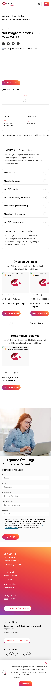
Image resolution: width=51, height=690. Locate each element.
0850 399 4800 (10, 599)
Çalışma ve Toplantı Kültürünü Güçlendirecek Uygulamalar (22, 627)
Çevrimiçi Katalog (11, 561)
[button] (46, 4)
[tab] (8, 135)
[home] (8, 4)
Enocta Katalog (18, 16)
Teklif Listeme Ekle (11, 83)
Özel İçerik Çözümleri (12, 564)
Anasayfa (5, 16)
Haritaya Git (9, 579)
